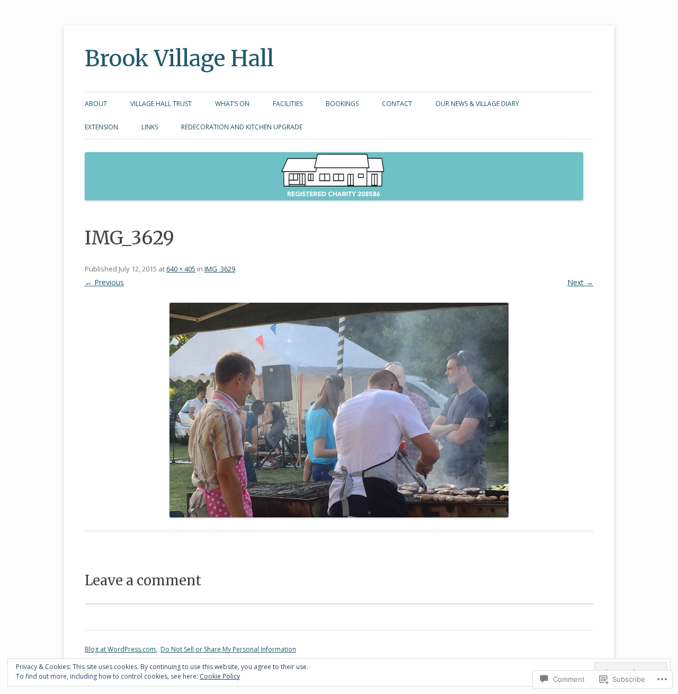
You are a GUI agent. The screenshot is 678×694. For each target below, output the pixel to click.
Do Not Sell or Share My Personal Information (228, 649)
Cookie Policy (220, 676)
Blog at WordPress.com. (121, 649)
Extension (101, 126)
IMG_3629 (219, 269)
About (96, 103)
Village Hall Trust (161, 103)
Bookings (342, 103)
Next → (580, 282)
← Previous (104, 282)
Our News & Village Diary (477, 103)
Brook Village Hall (179, 58)
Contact (397, 103)
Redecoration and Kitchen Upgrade (241, 126)
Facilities (287, 103)
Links (149, 126)
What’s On (232, 103)
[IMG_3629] (339, 410)
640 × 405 (180, 269)
